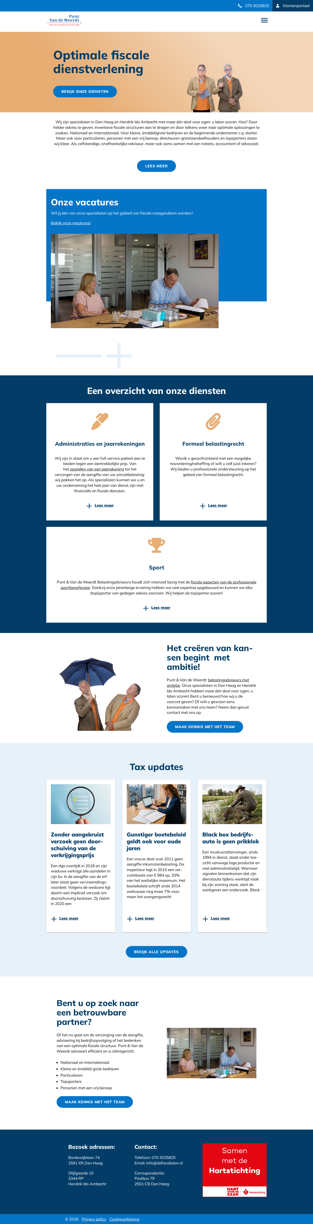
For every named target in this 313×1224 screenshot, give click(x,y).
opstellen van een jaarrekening (97, 469)
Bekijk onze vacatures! (71, 222)
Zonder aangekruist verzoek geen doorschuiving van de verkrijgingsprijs (77, 844)
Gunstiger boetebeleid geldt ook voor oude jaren (156, 841)
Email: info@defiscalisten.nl (159, 1163)
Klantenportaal (296, 5)
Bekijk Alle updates (156, 951)
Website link (64, 20)
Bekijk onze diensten (85, 91)
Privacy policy (94, 1219)
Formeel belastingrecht (213, 443)
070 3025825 (257, 5)
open (264, 20)
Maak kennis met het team (205, 726)
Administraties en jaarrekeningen (100, 443)
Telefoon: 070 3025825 (155, 1157)
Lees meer (156, 166)
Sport (156, 567)
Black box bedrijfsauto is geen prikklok (230, 838)
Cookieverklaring (124, 1219)
